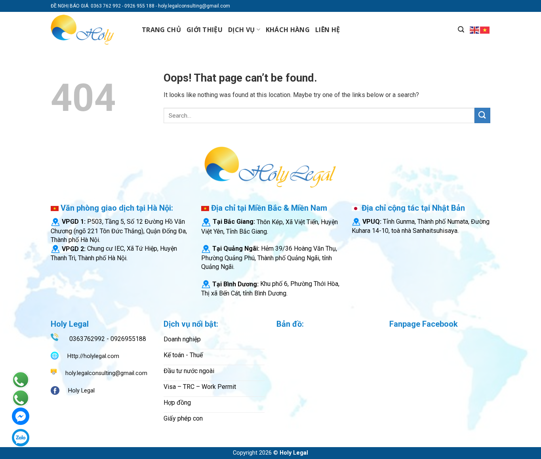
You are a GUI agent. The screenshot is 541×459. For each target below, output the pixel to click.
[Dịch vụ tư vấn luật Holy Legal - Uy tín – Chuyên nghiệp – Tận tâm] (90, 30)
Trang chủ (161, 29)
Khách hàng (288, 29)
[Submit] (482, 115)
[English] (475, 29)
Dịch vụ (241, 29)
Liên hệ (327, 29)
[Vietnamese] (485, 29)
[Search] (461, 29)
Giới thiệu (205, 29)
